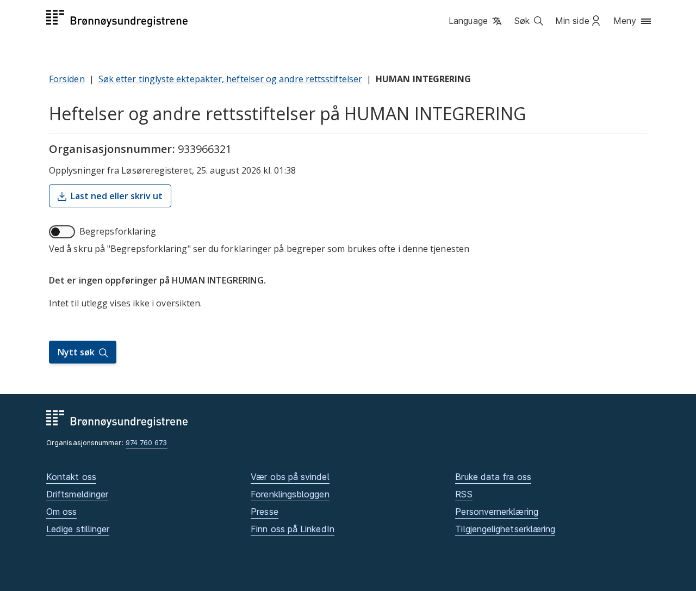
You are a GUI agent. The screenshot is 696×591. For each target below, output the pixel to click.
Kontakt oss (71, 476)
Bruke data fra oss (493, 476)
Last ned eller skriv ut (117, 196)
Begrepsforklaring (117, 231)
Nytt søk (76, 352)
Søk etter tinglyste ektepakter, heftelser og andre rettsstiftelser (230, 79)
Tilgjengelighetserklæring (505, 529)
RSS (463, 494)
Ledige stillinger (77, 529)
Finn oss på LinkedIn (292, 529)
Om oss (61, 511)
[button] (476, 21)
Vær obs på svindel (290, 476)
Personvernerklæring (496, 511)
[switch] (62, 231)
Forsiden (67, 79)
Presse (264, 511)
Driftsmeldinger (77, 494)
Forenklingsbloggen (290, 494)
